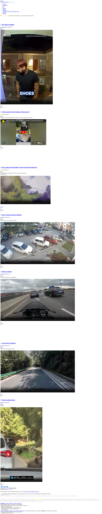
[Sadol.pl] (1, 0)
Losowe (4, 12)
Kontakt (7, 503)
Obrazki (4, 8)
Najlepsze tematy (16, 11)
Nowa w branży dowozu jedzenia (12, 215)
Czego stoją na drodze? (9, 343)
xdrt (1, 114)
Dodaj (1, 2)
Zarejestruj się (12, 2)
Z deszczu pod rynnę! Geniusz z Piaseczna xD (15, 112)
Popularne (5, 10)
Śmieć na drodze (7, 271)
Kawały (4, 9)
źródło (1, 206)
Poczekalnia (5, 5)
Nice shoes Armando (8, 24)
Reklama (11, 503)
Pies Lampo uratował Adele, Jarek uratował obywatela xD (19, 167)
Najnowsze (5, 11)
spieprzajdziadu (3, 27)
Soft (3, 6)
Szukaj (4, 2)
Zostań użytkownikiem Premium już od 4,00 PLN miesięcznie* (12, 510)
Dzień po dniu (10, 11)
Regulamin (2, 503)
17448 (4, 489)
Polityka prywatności (17, 503)
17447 (7, 489)
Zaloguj (7, 2)
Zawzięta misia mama (8, 400)
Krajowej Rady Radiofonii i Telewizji (32, 491)
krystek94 (2, 217)
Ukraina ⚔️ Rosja (5, 15)
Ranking (4, 13)
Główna (4, 4)
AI (3, 7)
